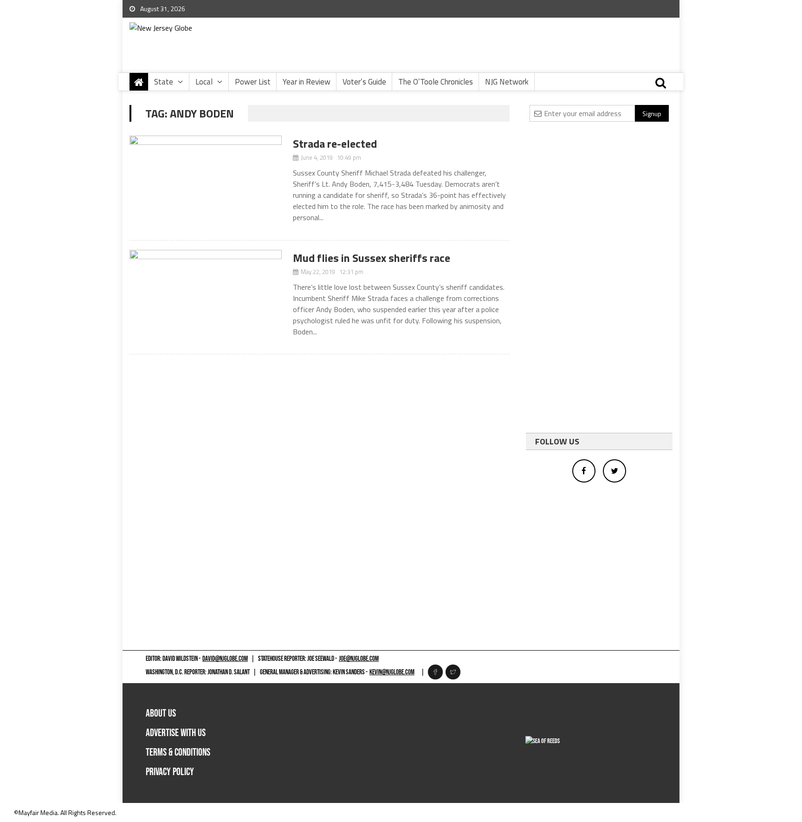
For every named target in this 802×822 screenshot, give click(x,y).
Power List (253, 82)
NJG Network (507, 82)
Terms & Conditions (178, 752)
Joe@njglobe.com (359, 658)
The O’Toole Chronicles (435, 82)
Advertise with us (176, 733)
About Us (161, 713)
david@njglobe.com (225, 658)
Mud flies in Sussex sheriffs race (371, 257)
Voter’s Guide (364, 82)
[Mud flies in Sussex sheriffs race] (205, 297)
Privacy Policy (170, 772)
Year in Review (306, 82)
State (163, 82)
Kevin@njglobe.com (391, 672)
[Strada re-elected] (205, 183)
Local (204, 82)
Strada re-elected (335, 143)
